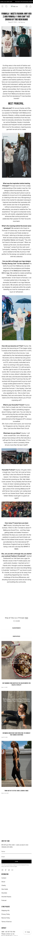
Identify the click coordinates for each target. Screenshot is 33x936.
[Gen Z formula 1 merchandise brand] (16, 155)
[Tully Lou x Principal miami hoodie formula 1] (16, 317)
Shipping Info (5, 910)
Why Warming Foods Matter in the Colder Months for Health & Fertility (16, 684)
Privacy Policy (5, 914)
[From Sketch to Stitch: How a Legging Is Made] (16, 764)
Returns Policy (5, 918)
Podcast (3, 900)
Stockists (4, 893)
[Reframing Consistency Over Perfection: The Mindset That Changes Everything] (16, 710)
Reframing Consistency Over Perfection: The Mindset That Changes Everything (16, 734)
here (26, 618)
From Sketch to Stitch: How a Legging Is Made (17, 791)
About (3, 881)
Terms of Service (10, 866)
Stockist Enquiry (6, 896)
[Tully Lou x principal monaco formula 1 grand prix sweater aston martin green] (16, 456)
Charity (3, 885)
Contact (3, 878)
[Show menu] (2, 6)
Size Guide (4, 889)
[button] (6, 6)
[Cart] (30, 6)
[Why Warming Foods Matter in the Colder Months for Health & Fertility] (16, 660)
